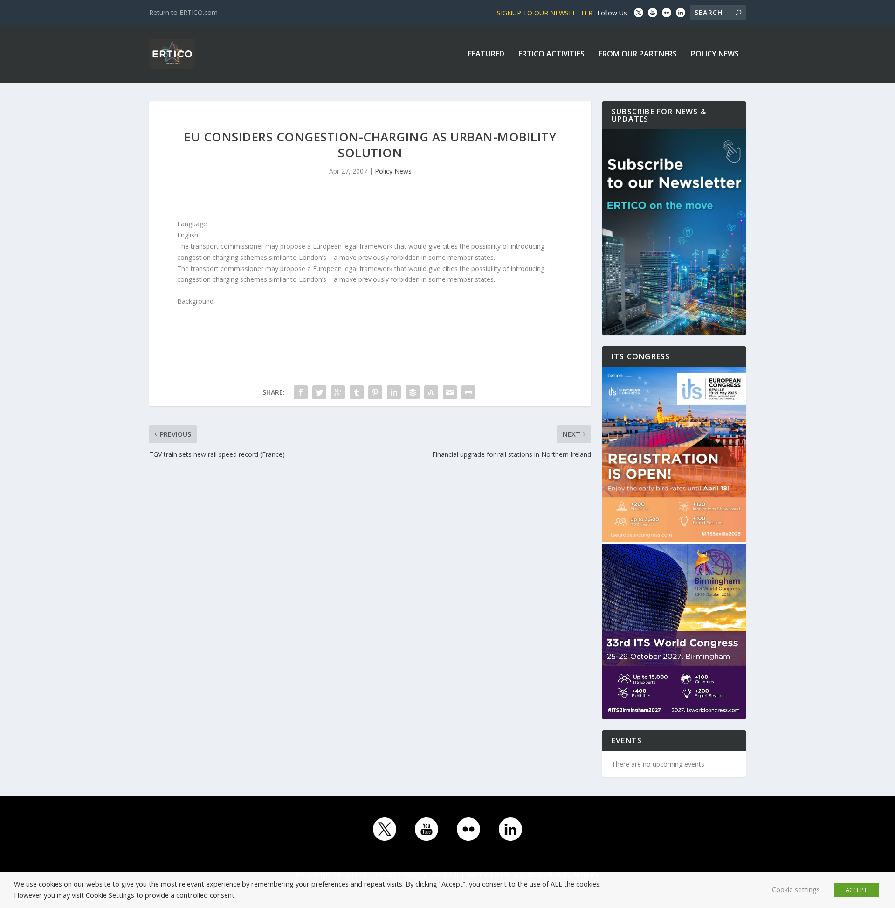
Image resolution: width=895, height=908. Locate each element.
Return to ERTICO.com (183, 12)
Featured (486, 54)
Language (192, 223)
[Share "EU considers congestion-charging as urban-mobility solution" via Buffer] (412, 392)
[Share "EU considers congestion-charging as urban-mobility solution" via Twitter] (319, 392)
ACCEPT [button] (856, 890)
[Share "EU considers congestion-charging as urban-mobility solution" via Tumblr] (356, 392)
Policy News (715, 54)
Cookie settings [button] (796, 889)
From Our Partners (638, 54)
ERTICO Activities (551, 54)
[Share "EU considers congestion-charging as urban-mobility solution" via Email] (450, 392)
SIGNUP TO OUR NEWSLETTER (544, 12)
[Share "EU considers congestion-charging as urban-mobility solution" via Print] (468, 392)
